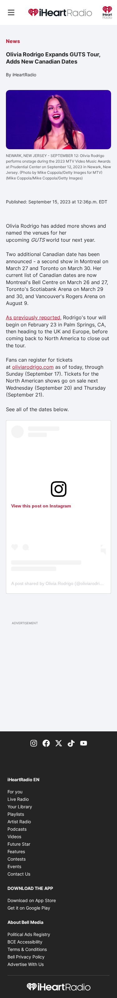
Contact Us (18, 874)
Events (14, 866)
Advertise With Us (25, 964)
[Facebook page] (46, 742)
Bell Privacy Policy (26, 956)
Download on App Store (31, 900)
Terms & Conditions (27, 949)
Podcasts (17, 829)
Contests (16, 859)
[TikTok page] (71, 742)
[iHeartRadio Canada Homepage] (60, 13)
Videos (14, 836)
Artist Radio (19, 821)
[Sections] (11, 12)
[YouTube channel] (83, 742)
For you (14, 791)
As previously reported (33, 317)
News (13, 41)
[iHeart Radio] (107, 12)
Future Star (18, 844)
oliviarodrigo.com (33, 367)
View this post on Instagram (41, 505)
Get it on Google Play (28, 907)
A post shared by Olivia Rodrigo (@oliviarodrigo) (58, 583)
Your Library (19, 806)
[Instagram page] (33, 742)
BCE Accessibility (24, 941)
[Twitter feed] (58, 742)
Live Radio (18, 799)
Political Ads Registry (28, 934)
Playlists (15, 814)
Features (16, 851)
